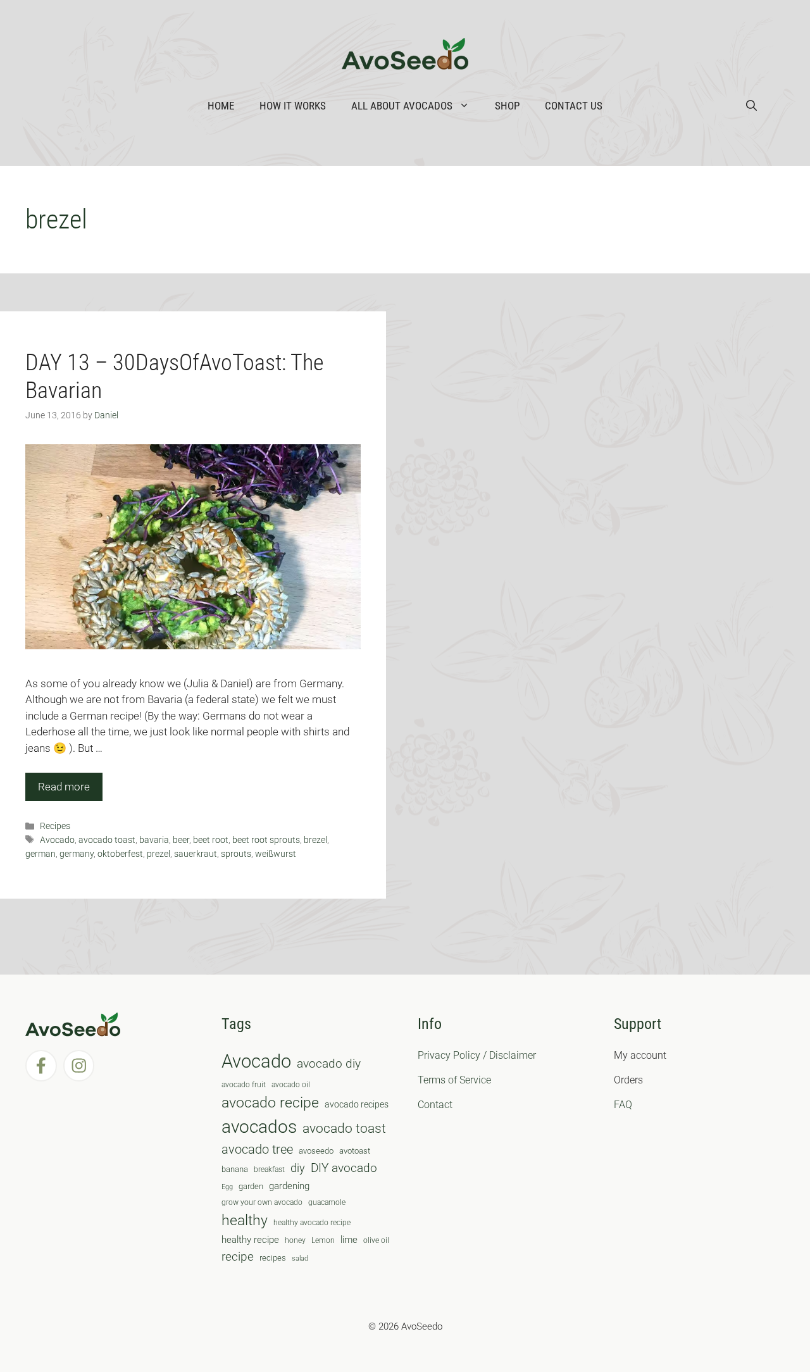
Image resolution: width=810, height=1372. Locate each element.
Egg (227, 1187)
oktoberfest (120, 854)
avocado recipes (357, 1104)
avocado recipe (270, 1102)
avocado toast (106, 840)
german (40, 854)
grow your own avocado (261, 1202)
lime (349, 1239)
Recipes (55, 826)
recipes (272, 1258)
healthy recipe (250, 1239)
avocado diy (329, 1063)
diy (297, 1168)
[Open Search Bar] (751, 106)
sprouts (236, 854)
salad (300, 1258)
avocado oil (290, 1084)
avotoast (354, 1151)
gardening (289, 1186)
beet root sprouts (266, 840)
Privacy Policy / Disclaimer (477, 1055)
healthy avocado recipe (312, 1222)
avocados (259, 1126)
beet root (210, 840)
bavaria (154, 840)
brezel (315, 840)
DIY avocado (344, 1168)
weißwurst (275, 854)
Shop (507, 105)
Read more (64, 786)
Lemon (323, 1240)
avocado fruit (243, 1084)
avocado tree (257, 1149)
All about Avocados (401, 105)
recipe (237, 1257)
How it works (292, 105)
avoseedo (316, 1151)
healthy (244, 1220)
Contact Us (573, 105)
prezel (158, 854)
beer (181, 840)
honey (295, 1240)
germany (76, 854)
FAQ (623, 1105)
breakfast (269, 1169)
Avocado (57, 840)
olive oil (376, 1240)
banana (234, 1169)
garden (251, 1186)
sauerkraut (195, 854)
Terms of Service (454, 1080)
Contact (435, 1105)
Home (221, 105)
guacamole (327, 1202)
